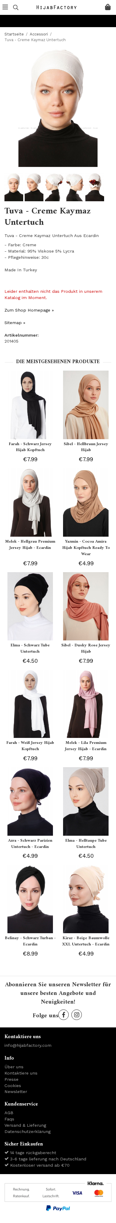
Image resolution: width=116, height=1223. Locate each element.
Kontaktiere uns (20, 1073)
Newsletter (15, 1091)
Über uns (13, 1066)
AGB (8, 1112)
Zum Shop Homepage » (29, 310)
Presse (11, 1079)
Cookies (12, 1085)
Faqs (9, 1119)
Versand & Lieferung (25, 1125)
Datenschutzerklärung (27, 1131)
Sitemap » (14, 322)
